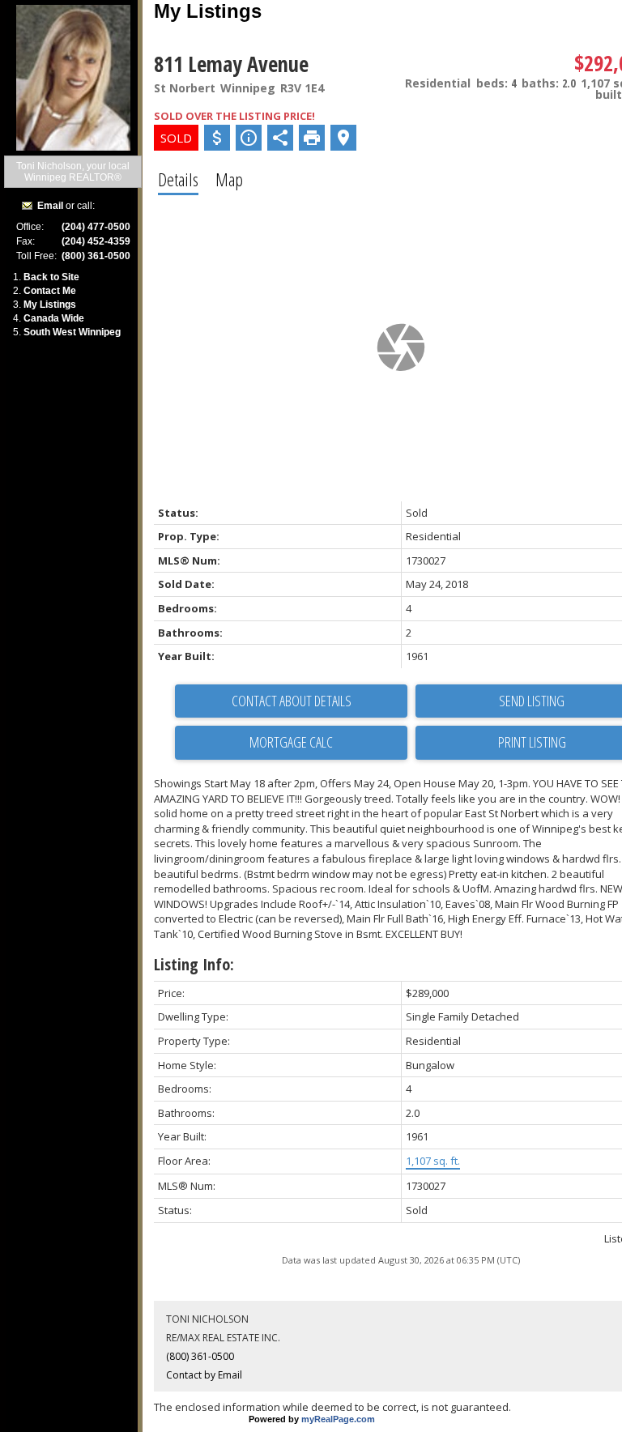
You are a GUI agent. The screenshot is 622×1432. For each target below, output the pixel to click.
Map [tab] (229, 179)
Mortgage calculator (291, 742)
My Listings (49, 304)
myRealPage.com (338, 1419)
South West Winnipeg (72, 332)
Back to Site (51, 277)
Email (50, 205)
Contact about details (291, 700)
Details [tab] (178, 179)
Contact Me (49, 290)
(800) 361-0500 (200, 1356)
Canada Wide (53, 318)
